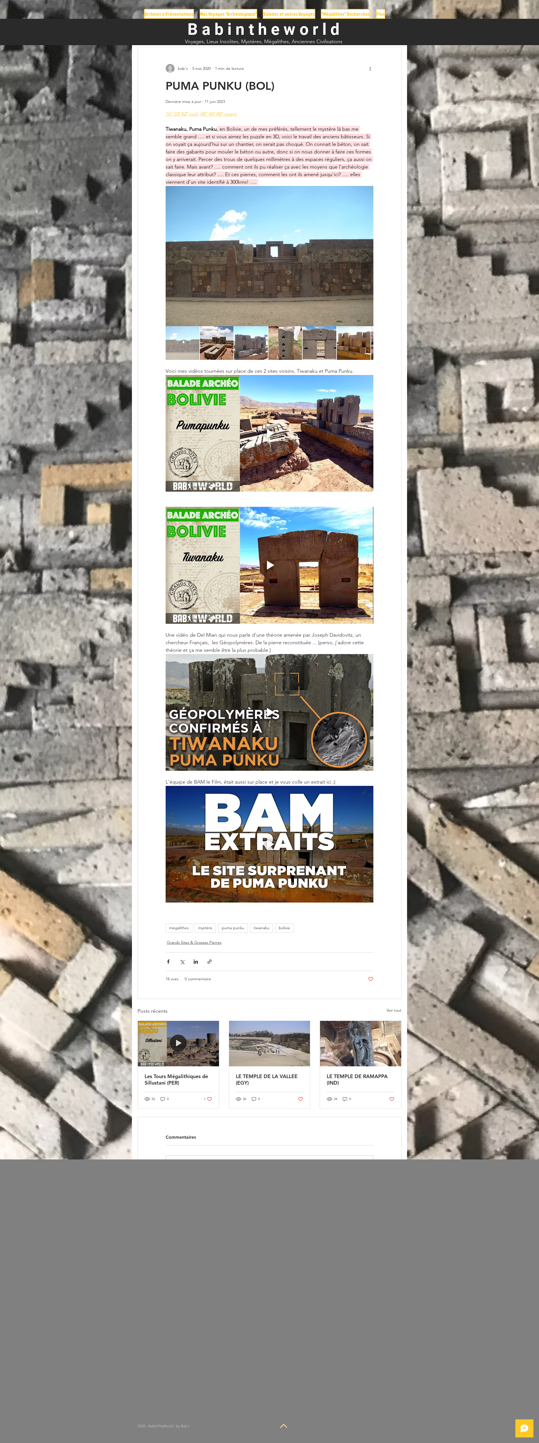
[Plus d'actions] (370, 68)
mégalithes (179, 927)
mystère (205, 927)
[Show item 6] (354, 343)
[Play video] (269, 433)
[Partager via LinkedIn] (195, 961)
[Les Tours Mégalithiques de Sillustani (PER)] (178, 1043)
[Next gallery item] (367, 256)
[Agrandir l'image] (269, 256)
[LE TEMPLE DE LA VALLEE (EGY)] (269, 1043)
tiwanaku (261, 927)
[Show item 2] (217, 343)
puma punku (233, 927)
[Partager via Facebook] (168, 961)
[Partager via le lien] (209, 961)
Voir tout (394, 1010)
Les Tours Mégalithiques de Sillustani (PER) (176, 1079)
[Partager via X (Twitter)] (182, 961)
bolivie (284, 927)
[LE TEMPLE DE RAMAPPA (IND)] (360, 1043)
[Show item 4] (285, 343)
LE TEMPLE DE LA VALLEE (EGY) (267, 1079)
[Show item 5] (319, 343)
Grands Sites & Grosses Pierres (194, 942)
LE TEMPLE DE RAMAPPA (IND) (357, 1079)
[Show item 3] (251, 343)
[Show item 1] (182, 343)
